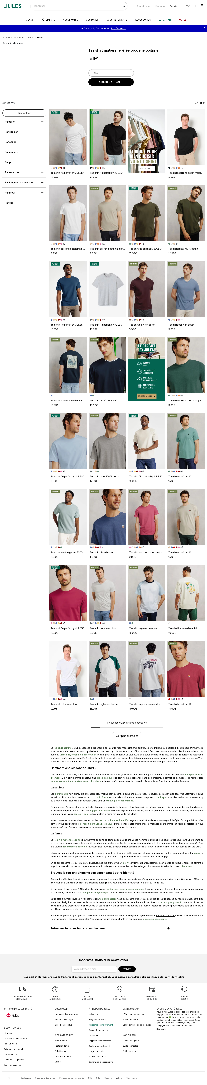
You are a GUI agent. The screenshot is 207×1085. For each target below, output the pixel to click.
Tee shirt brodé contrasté (103, 400)
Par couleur (11, 131)
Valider (127, 969)
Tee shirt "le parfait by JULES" (67, 172)
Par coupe (11, 141)
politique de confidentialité (166, 977)
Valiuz (119, 1078)
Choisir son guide (131, 1041)
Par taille (10, 121)
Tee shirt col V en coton (142, 324)
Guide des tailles (130, 1046)
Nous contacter (11, 1054)
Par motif (10, 192)
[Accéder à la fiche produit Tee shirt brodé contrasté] (107, 365)
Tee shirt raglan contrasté (143, 628)
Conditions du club (63, 1025)
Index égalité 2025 (97, 1057)
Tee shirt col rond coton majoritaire (187, 172)
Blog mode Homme (97, 1020)
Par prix (9, 162)
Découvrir (161, 1029)
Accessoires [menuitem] (143, 20)
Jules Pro (93, 1014)
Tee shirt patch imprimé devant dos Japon (73, 400)
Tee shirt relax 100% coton (183, 248)
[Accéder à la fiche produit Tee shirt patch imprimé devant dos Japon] (68, 365)
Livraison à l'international (15, 1038)
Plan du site (131, 1078)
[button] (83, 113)
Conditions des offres (45, 1078)
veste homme (139, 840)
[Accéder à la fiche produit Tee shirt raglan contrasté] (146, 593)
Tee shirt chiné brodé (179, 476)
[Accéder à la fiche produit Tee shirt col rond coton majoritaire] (186, 137)
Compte (173, 6)
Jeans (58, 1062)
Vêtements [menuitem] (48, 20)
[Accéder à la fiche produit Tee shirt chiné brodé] (186, 441)
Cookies (108, 1078)
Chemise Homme (63, 1056)
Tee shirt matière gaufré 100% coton (71, 552)
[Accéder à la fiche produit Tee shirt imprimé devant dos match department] (146, 669)
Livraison (8, 1033)
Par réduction (12, 172)
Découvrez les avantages (66, 1014)
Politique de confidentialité (71, 1078)
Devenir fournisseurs (98, 1030)
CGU (98, 1078)
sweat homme (156, 846)
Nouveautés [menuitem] (70, 20)
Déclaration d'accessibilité (101, 1062)
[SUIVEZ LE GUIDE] (146, 141)
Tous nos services (12, 1065)
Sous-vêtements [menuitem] (117, 20)
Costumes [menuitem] (92, 20)
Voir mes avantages (64, 1020)
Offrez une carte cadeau (134, 1014)
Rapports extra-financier (100, 1041)
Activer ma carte (130, 1020)
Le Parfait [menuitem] (165, 20)
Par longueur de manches (19, 182)
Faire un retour (10, 1044)
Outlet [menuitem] (183, 20)
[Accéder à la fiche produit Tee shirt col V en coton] (146, 289)
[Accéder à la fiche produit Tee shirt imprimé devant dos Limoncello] (186, 593)
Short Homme (61, 1041)
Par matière (11, 152)
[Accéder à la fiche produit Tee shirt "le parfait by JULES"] (68, 137)
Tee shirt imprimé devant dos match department (155, 704)
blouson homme (165, 915)
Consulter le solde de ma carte (137, 1025)
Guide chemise (130, 1051)
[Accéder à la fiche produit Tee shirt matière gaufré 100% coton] (68, 517)
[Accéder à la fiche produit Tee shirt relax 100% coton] (186, 213)
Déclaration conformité (99, 1046)
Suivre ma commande (14, 1049)
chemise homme (173, 889)
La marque (93, 1035)
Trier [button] (202, 103)
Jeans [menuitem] (30, 20)
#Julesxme (26, 1078)
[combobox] (78, 6)
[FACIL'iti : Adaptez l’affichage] (13, 1015)
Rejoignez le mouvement (101, 1025)
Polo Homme (61, 1051)
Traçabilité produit (97, 1051)
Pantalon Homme (63, 1046)
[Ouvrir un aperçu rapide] (83, 113)
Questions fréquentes (14, 1060)
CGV (90, 1078)
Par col (9, 202)
